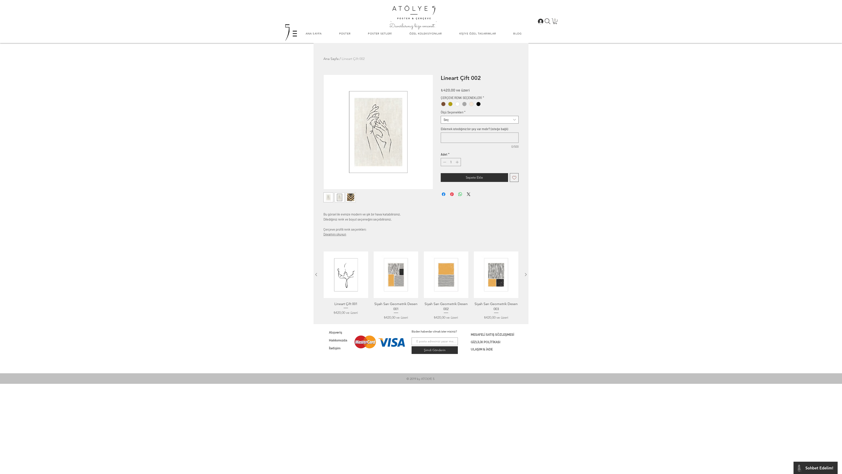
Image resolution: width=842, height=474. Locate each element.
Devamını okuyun (334, 234)
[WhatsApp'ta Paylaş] (460, 194)
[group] (421, 286)
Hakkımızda (338, 340)
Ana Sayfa (331, 59)
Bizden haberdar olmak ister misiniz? (434, 331)
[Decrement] (444, 162)
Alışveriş (335, 332)
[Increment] (457, 162)
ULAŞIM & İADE (482, 349)
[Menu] (295, 33)
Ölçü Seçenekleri (453, 112)
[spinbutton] (451, 162)
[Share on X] (468, 194)
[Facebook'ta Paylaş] (443, 194)
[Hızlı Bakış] (346, 274)
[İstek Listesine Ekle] (514, 177)
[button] (344, 33)
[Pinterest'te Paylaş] (452, 194)
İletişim (335, 348)
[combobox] (480, 120)
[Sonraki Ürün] (525, 274)
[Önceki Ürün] (316, 274)
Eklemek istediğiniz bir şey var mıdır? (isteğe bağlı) (474, 129)
